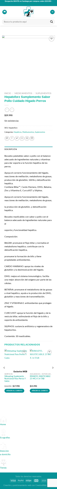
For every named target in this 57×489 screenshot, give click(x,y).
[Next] (52, 373)
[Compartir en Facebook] (12, 138)
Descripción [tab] (10, 149)
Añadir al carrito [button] (14, 390)
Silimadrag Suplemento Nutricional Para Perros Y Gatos (15, 378)
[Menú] (52, 12)
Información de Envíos (28, 4)
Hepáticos (18, 132)
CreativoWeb (40, 485)
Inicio (7, 93)
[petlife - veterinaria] (28, 12)
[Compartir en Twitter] (17, 138)
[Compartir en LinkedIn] (32, 138)
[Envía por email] (22, 138)
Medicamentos (23, 93)
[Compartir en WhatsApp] (7, 138)
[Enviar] (51, 22)
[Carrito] (4, 12)
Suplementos (43, 93)
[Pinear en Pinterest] (27, 138)
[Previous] (4, 373)
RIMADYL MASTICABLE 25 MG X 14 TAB (40, 377)
